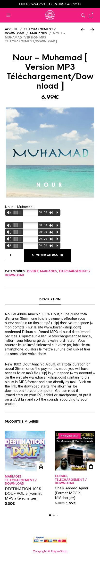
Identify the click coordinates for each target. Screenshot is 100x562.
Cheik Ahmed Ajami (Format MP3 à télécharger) (71, 493)
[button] (9, 15)
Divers (32, 271)
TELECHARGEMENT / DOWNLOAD (21, 482)
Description (50, 299)
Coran (61, 476)
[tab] (50, 300)
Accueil (11, 29)
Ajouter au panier (47, 255)
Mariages (38, 33)
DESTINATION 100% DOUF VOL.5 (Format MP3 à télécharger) (23, 493)
